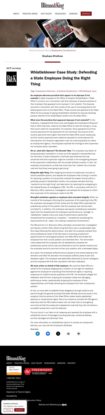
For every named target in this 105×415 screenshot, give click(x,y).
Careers (73, 13)
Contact (86, 13)
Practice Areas (30, 13)
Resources (60, 13)
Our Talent (46, 13)
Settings (8, 410)
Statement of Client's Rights (18, 392)
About (16, 13)
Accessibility (11, 396)
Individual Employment (67, 91)
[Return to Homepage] (52, 5)
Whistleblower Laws (87, 91)
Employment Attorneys (45, 91)
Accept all (19, 410)
